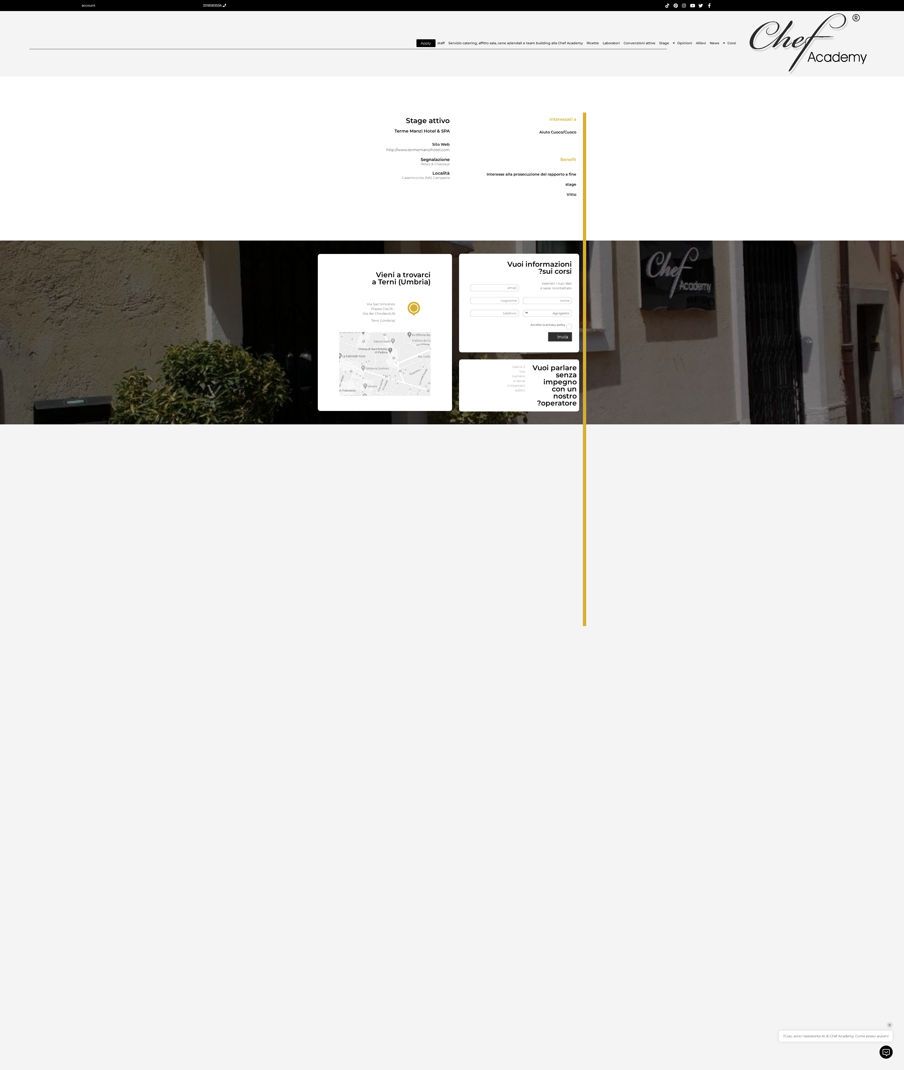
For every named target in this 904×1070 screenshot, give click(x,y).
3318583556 (213, 5)
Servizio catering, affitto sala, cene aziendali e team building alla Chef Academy (515, 43)
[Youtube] (692, 5)
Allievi (701, 43)
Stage (664, 43)
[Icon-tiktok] (667, 5)
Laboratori (611, 43)
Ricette (593, 43)
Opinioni (684, 43)
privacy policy (555, 324)
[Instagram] (684, 5)
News (714, 43)
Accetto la (548, 324)
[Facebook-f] (709, 5)
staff (441, 43)
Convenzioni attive (639, 43)
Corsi (731, 43)
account (88, 5)
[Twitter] (701, 5)
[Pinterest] (676, 5)
